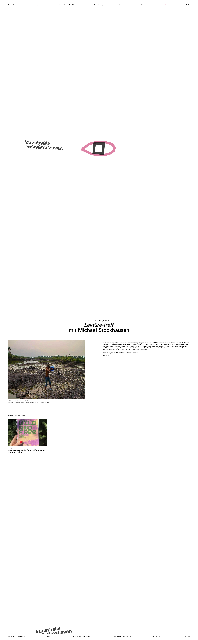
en (168, 5)
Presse (49, 636)
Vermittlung (98, 5)
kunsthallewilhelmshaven (41, 145)
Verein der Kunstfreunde (16, 636)
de (166, 5)
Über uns (144, 5)
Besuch (122, 5)
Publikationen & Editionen (68, 5)
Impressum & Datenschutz (121, 636)
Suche (188, 5)
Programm (38, 5)
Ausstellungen (13, 5)
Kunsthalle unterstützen (81, 636)
